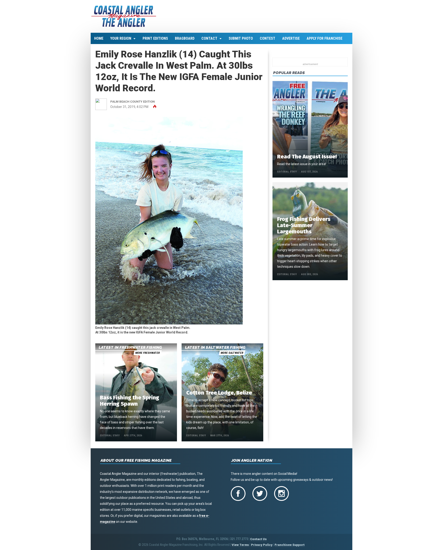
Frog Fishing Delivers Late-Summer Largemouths (303, 225)
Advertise (291, 38)
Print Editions (155, 38)
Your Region (120, 38)
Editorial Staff (110, 435)
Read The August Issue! (307, 156)
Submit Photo (241, 38)
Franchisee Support (290, 545)
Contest (267, 38)
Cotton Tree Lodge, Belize (219, 392)
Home (98, 38)
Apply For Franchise (324, 38)
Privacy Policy (261, 545)
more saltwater (231, 352)
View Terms (240, 545)
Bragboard (185, 38)
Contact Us (258, 539)
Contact (209, 38)
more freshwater (147, 352)
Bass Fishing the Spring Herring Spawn (129, 400)
